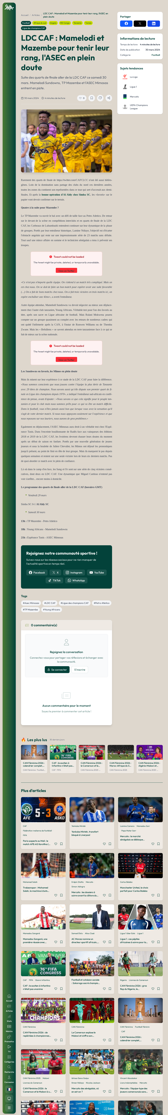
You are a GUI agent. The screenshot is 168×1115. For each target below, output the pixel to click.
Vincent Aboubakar (128, 1078)
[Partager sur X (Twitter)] (140, 24)
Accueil (24, 15)
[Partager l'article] (108, 98)
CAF (25, 826)
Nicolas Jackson (93, 1083)
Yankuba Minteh (79, 826)
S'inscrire (79, 669)
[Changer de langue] (9, 1089)
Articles (36, 15)
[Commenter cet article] (100, 98)
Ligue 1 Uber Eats (127, 933)
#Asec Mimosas (31, 603)
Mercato (89, 882)
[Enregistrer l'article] (91, 98)
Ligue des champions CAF (33, 28)
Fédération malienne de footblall (37, 830)
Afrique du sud (40, 23)
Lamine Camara (127, 826)
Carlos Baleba (126, 882)
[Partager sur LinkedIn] (153, 24)
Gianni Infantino (42, 980)
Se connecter (59, 669)
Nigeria (123, 980)
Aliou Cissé (89, 933)
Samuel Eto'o (77, 933)
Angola (53, 23)
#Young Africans (51, 609)
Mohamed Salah (30, 882)
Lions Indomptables (128, 1083)
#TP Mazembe (30, 609)
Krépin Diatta (78, 882)
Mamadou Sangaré (31, 933)
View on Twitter (66, 270)
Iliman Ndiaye (78, 1083)
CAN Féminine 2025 (31, 1078)
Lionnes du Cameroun (138, 980)
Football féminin (142, 1027)
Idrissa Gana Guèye (80, 1078)
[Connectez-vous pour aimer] (55, 844)
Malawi (46, 1078)
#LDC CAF (49, 603)
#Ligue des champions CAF (75, 603)
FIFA (25, 835)
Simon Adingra (78, 886)
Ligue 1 (140, 933)
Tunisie (88, 23)
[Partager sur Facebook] (126, 24)
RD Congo (65, 23)
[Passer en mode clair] (9, 1099)
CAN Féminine (29, 1027)
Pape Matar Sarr (128, 830)
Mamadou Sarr (143, 826)
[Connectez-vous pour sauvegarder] (61, 844)
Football (26, 23)
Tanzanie (77, 23)
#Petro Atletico (101, 603)
